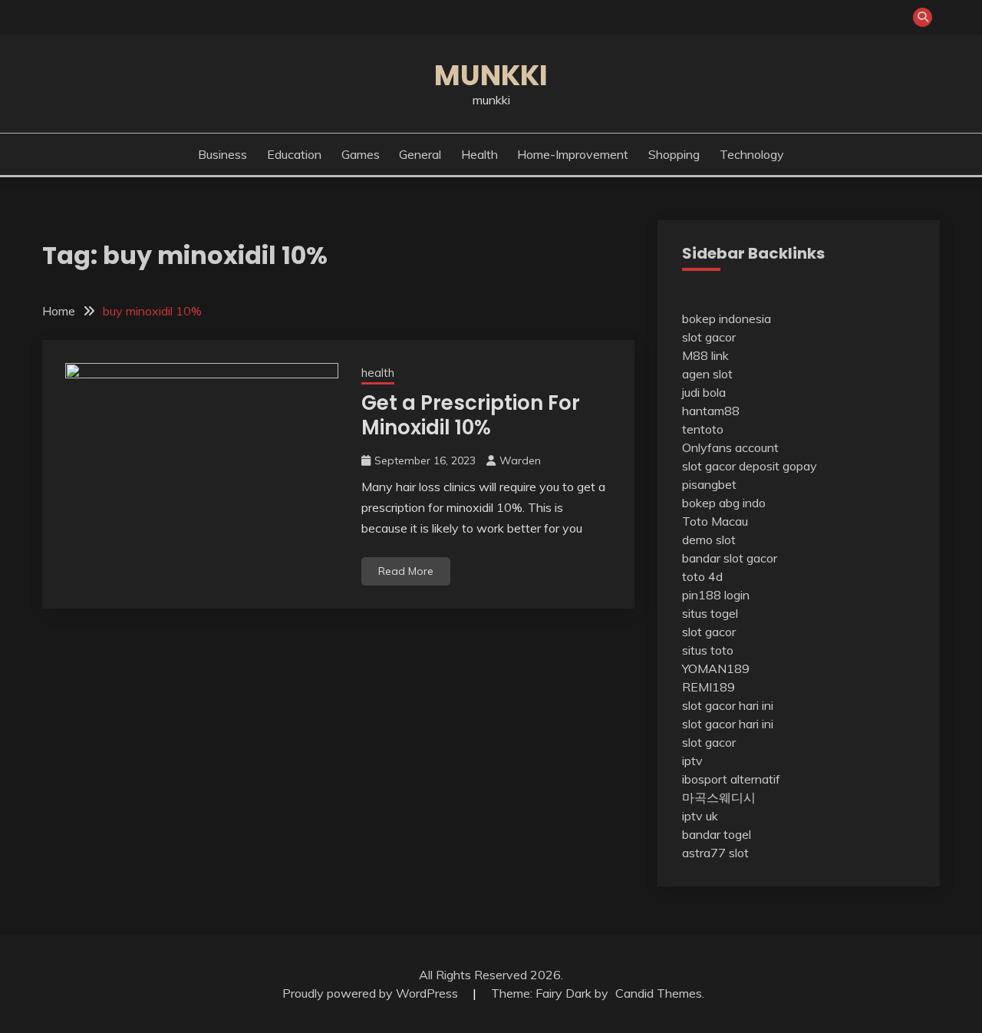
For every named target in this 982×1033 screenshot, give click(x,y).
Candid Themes (658, 993)
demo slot (709, 539)
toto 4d (702, 576)
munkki (491, 75)
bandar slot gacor (729, 558)
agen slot (707, 373)
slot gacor (709, 337)
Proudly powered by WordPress (371, 993)
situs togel (710, 613)
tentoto (702, 429)
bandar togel (716, 834)
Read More (405, 571)
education (294, 154)
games (360, 154)
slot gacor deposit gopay (749, 466)
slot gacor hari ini (727, 705)
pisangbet (709, 484)
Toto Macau (715, 521)
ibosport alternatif (731, 779)
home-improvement (572, 154)
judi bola (704, 392)
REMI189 (708, 687)
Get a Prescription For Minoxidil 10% (470, 415)
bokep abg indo (724, 502)
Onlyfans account (730, 447)
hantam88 (711, 410)
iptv (692, 760)
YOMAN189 (716, 668)
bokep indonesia (726, 318)
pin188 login (716, 594)
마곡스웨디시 (719, 797)
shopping (674, 154)
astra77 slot (715, 852)
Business (222, 154)
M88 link (705, 355)
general (420, 154)
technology (752, 154)
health (479, 154)
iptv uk (700, 815)
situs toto (707, 650)
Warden (520, 460)
